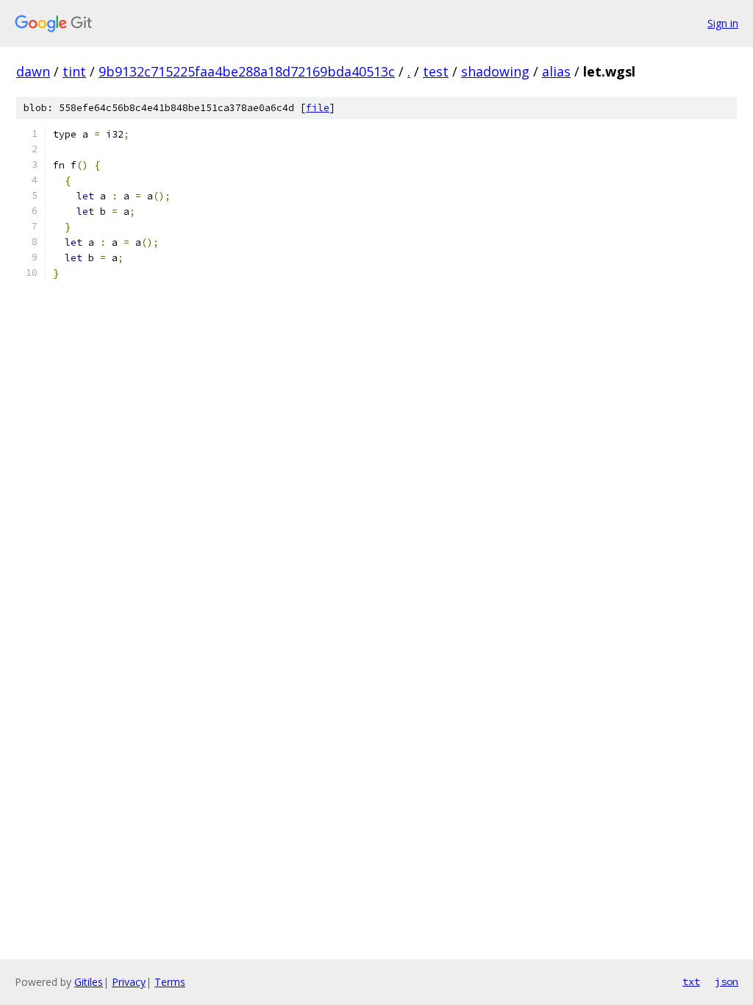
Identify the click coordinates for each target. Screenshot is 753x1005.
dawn (33, 71)
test (436, 71)
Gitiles (88, 982)
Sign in (722, 23)
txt (691, 981)
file (317, 108)
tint (74, 71)
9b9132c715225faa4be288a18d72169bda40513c (247, 71)
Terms (169, 982)
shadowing (495, 71)
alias (556, 71)
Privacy (129, 982)
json (726, 981)
